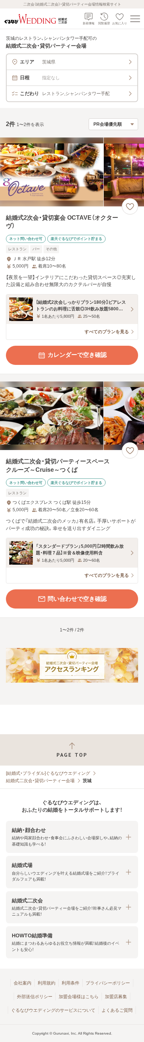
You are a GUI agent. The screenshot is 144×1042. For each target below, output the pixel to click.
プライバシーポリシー (108, 983)
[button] (72, 837)
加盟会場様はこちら (79, 996)
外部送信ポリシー (34, 996)
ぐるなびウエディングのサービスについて (53, 1010)
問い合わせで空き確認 (77, 599)
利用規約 (46, 983)
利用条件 (70, 983)
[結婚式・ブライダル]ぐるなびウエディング (48, 773)
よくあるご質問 (117, 1010)
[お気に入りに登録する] (130, 206)
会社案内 (22, 983)
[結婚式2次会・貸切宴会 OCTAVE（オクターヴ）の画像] (72, 171)
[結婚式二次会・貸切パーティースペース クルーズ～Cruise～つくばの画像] (72, 415)
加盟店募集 (116, 996)
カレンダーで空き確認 (77, 355)
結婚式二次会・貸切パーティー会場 (40, 780)
